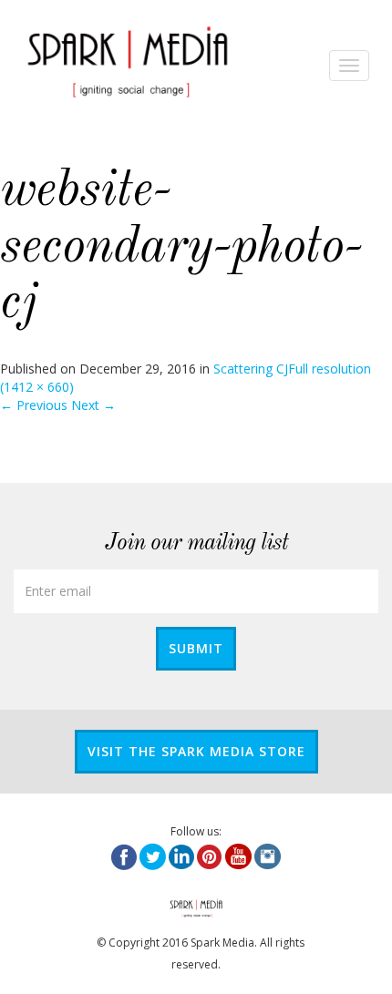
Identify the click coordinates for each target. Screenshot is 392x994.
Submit (196, 648)
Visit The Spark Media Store (196, 751)
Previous (33, 405)
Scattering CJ (250, 368)
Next (93, 405)
